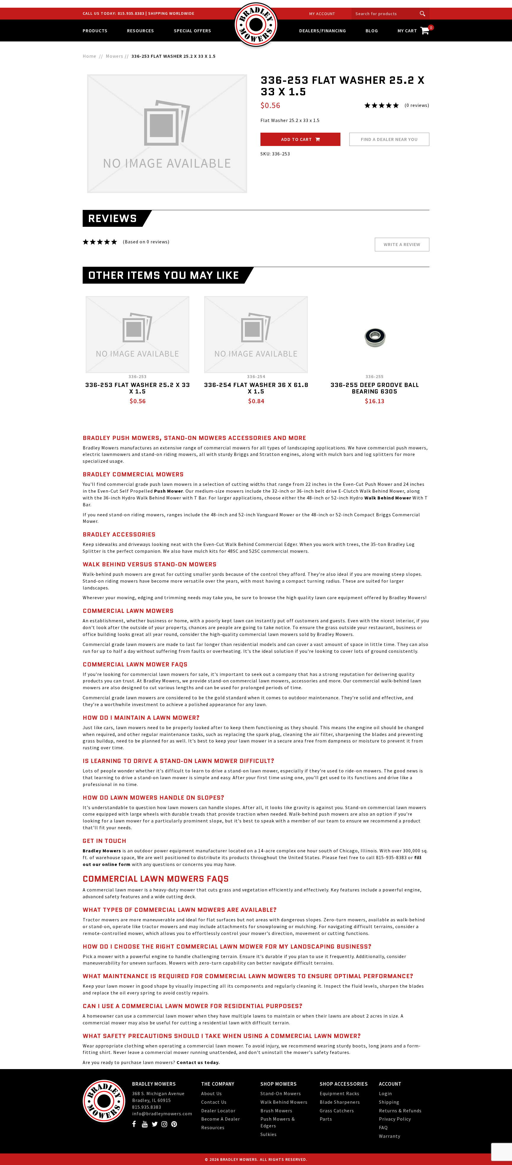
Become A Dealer (220, 1119)
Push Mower (168, 491)
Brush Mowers (276, 1110)
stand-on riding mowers (136, 515)
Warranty (389, 1136)
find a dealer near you (389, 139)
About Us (211, 1093)
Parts (326, 1119)
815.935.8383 (131, 13)
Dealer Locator (218, 1110)
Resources (213, 1127)
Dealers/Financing (322, 30)
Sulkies (268, 1134)
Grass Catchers (337, 1110)
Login (385, 1093)
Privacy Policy (395, 1119)
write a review (402, 244)
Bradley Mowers (161, 681)
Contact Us (214, 1102)
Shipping (389, 1102)
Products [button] (95, 30)
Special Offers (192, 30)
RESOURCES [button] (140, 30)
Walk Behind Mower (387, 498)
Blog (372, 30)
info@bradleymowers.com (162, 1113)
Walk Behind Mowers (284, 1102)
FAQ (383, 1127)
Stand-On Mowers (280, 1093)
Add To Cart (297, 139)
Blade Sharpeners (340, 1102)
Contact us (190, 1062)
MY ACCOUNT (322, 13)
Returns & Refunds (400, 1110)
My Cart (413, 29)
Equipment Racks (339, 1093)
